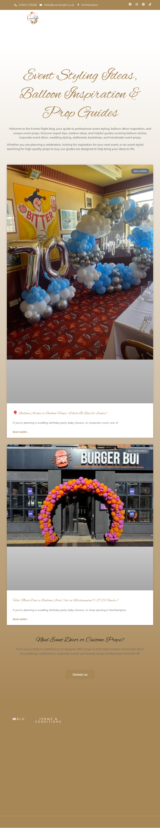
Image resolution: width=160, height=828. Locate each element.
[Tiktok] (150, 4)
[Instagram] (136, 4)
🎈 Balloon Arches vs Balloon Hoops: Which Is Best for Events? (60, 413)
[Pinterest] (143, 4)
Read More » (20, 432)
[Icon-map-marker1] (156, 4)
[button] (48, 38)
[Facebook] (130, 4)
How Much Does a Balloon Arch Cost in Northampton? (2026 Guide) (65, 600)
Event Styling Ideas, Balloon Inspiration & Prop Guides (80, 94)
